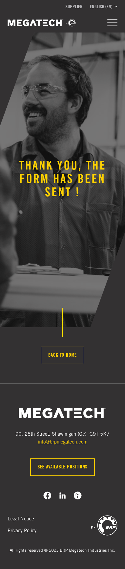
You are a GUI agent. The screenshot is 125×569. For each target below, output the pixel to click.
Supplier (74, 7)
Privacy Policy (22, 531)
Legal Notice (21, 519)
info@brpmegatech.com (62, 442)
